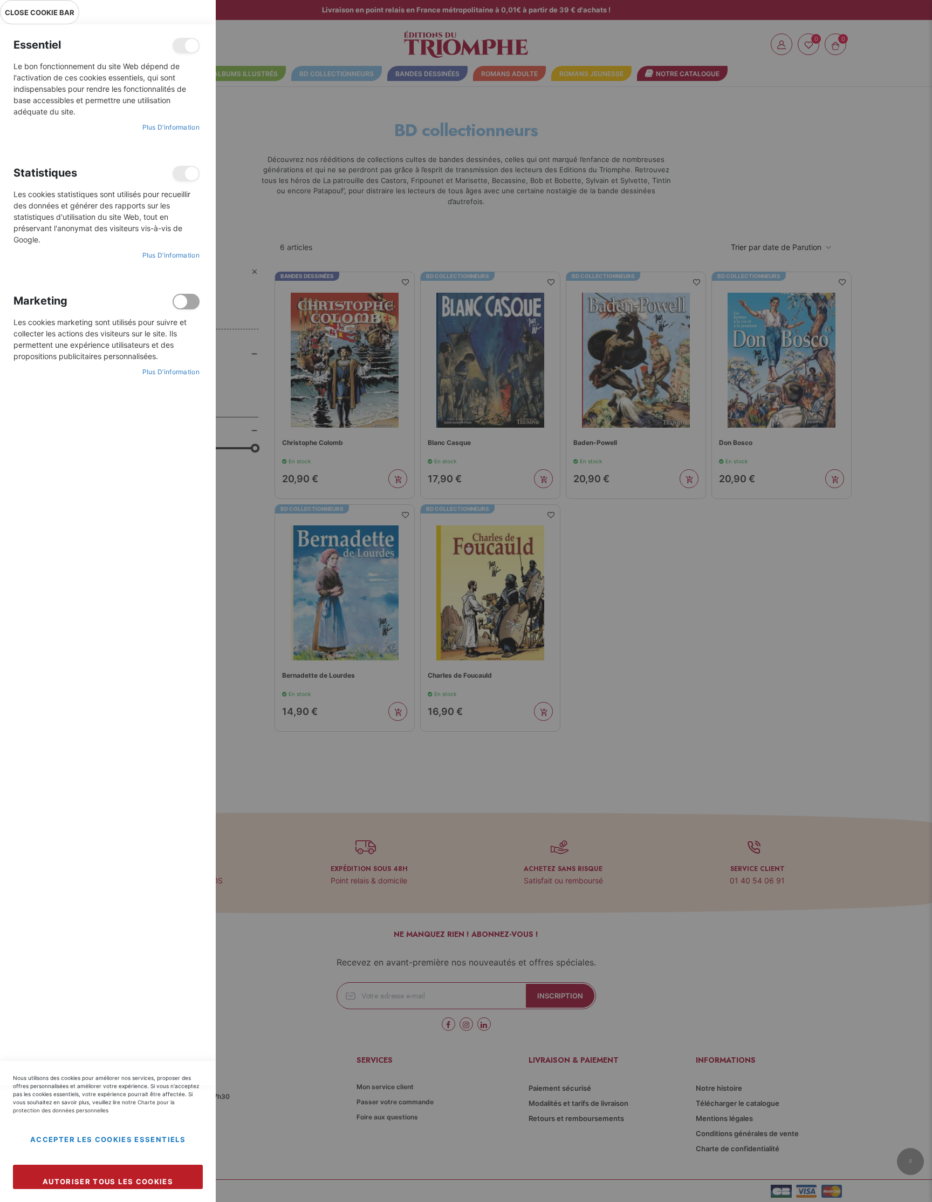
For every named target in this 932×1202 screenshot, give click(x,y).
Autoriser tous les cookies (108, 1181)
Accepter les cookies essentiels (108, 1139)
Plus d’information (171, 127)
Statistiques (186, 173)
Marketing (186, 301)
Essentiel (186, 45)
